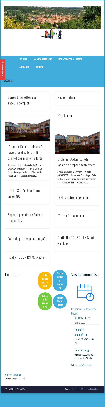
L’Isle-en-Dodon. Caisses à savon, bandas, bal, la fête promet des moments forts (25, 152)
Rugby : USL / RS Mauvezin (26, 257)
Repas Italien (66, 97)
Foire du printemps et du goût (27, 238)
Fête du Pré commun (70, 215)
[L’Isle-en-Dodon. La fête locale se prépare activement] (77, 141)
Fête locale (64, 115)
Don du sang (82, 350)
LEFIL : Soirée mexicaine (73, 197)
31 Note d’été (82, 318)
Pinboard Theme (81, 389)
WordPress (95, 389)
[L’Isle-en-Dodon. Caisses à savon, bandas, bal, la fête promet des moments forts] (27, 128)
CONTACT (40, 66)
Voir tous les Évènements (81, 365)
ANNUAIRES (24, 66)
